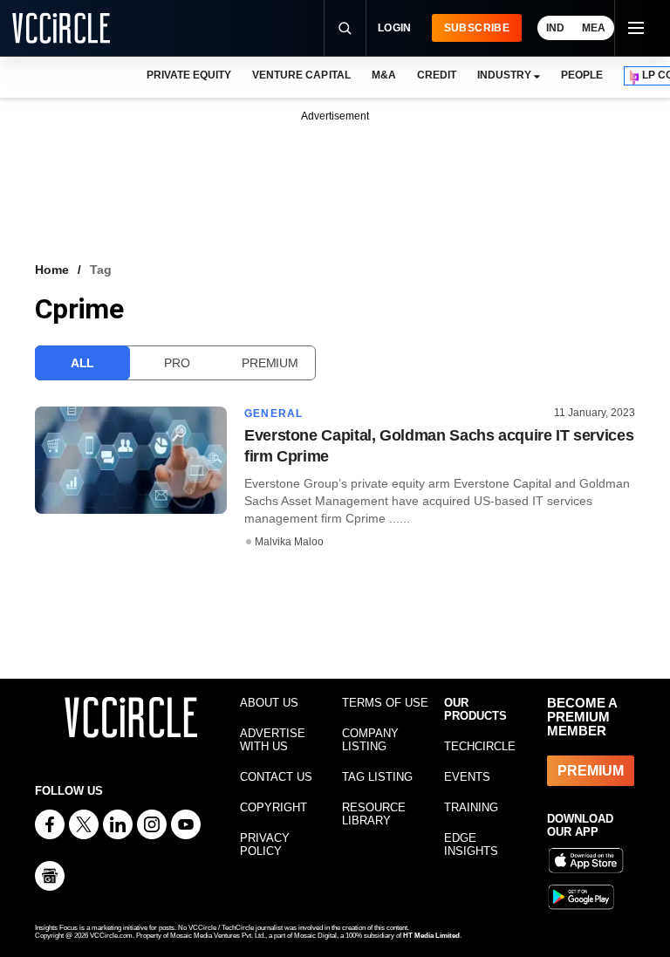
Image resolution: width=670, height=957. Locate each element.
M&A (384, 75)
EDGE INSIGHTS (471, 844)
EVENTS (467, 776)
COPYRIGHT (273, 807)
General (273, 413)
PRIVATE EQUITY (189, 75)
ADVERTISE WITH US (272, 740)
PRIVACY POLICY (265, 844)
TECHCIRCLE (480, 746)
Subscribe (476, 28)
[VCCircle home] (61, 28)
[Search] (345, 28)
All (82, 363)
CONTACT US (276, 776)
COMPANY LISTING (370, 740)
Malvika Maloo (289, 542)
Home (52, 270)
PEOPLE (582, 75)
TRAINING (471, 807)
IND (555, 28)
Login (395, 28)
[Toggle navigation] (635, 28)
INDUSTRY (504, 75)
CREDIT (436, 75)
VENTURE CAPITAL (301, 75)
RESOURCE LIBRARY (374, 814)
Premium (269, 363)
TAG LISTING (377, 776)
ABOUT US (269, 702)
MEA (593, 28)
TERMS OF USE (385, 702)
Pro (176, 363)
